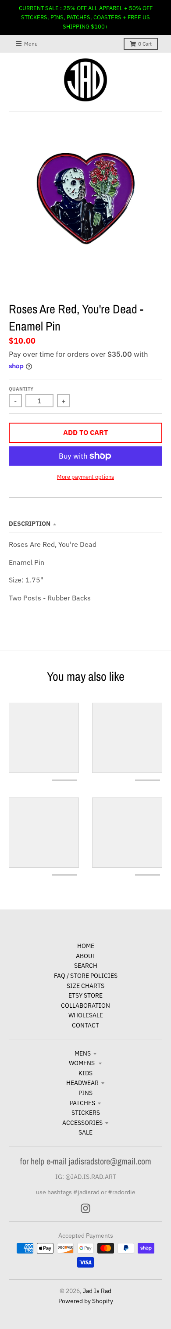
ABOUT (86, 956)
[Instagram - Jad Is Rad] (85, 1208)
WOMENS (82, 1063)
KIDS (85, 1073)
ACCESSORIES (82, 1123)
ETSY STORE (85, 995)
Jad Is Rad (97, 1291)
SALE (85, 1132)
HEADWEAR (82, 1083)
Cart (145, 43)
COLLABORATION (85, 1005)
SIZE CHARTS (85, 986)
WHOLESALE (85, 1015)
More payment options (85, 477)
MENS (83, 1053)
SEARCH (85, 966)
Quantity (21, 389)
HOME (85, 946)
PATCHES (82, 1103)
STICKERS (85, 1113)
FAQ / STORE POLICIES (86, 976)
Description (29, 524)
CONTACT (85, 1025)
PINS (85, 1093)
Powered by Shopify (85, 1301)
